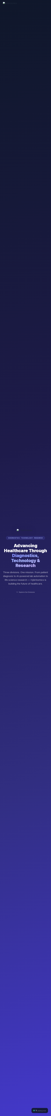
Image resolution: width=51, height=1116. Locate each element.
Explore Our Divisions (27, 592)
